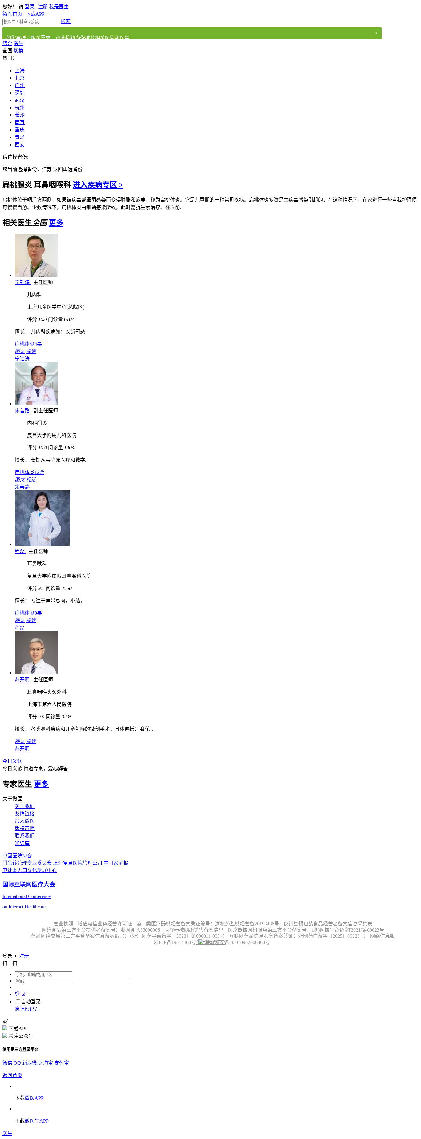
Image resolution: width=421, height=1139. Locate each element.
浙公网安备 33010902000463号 (236, 942)
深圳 (20, 92)
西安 (20, 144)
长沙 (20, 115)
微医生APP (37, 1121)
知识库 (22, 843)
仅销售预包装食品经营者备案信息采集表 (328, 923)
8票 (28, 613)
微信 (7, 1063)
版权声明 (25, 828)
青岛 (20, 137)
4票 (28, 344)
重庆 (20, 129)
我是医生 (59, 6)
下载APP (36, 14)
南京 (20, 122)
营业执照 (63, 923)
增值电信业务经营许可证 (105, 923)
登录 (30, 6)
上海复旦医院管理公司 (77, 863)
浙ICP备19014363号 (174, 942)
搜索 (66, 21)
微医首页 (12, 14)
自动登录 (31, 1001)
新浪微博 (32, 1063)
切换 (18, 50)
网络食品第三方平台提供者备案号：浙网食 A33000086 (101, 930)
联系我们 (25, 835)
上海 (20, 70)
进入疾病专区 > (98, 185)
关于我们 (25, 806)
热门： (9, 58)
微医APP (34, 1098)
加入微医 (25, 821)
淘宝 (48, 1063)
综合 (7, 43)
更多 (56, 223)
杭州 (20, 107)
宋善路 (23, 410)
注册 (43, 6)
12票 (29, 472)
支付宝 (61, 1063)
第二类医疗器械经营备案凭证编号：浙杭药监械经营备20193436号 (207, 923)
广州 (20, 85)
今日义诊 (12, 761)
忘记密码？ (27, 1009)
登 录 (20, 994)
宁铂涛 (23, 282)
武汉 (20, 100)
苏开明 (23, 679)
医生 (18, 43)
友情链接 (25, 813)
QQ (17, 1063)
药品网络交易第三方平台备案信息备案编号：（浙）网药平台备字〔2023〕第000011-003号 (128, 936)
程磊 (20, 551)
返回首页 (12, 1075)
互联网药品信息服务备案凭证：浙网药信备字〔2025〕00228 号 (297, 936)
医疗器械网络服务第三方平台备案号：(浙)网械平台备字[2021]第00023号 (306, 930)
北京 (20, 78)
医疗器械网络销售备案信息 (193, 930)
